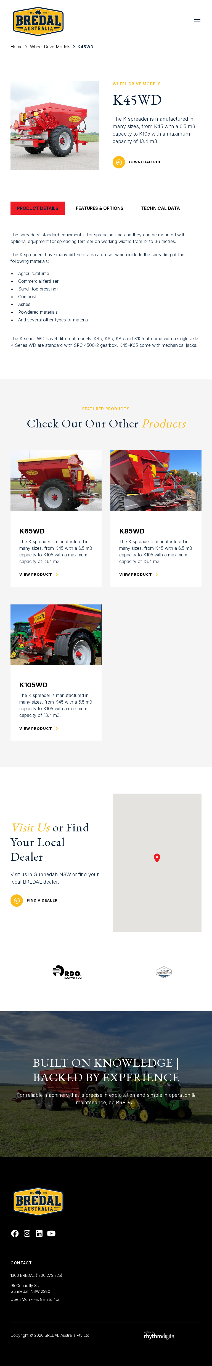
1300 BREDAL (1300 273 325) (36, 1275)
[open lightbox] (54, 125)
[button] (196, 21)
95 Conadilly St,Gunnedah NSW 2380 (30, 1288)
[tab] (37, 208)
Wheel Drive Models (50, 46)
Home (16, 46)
